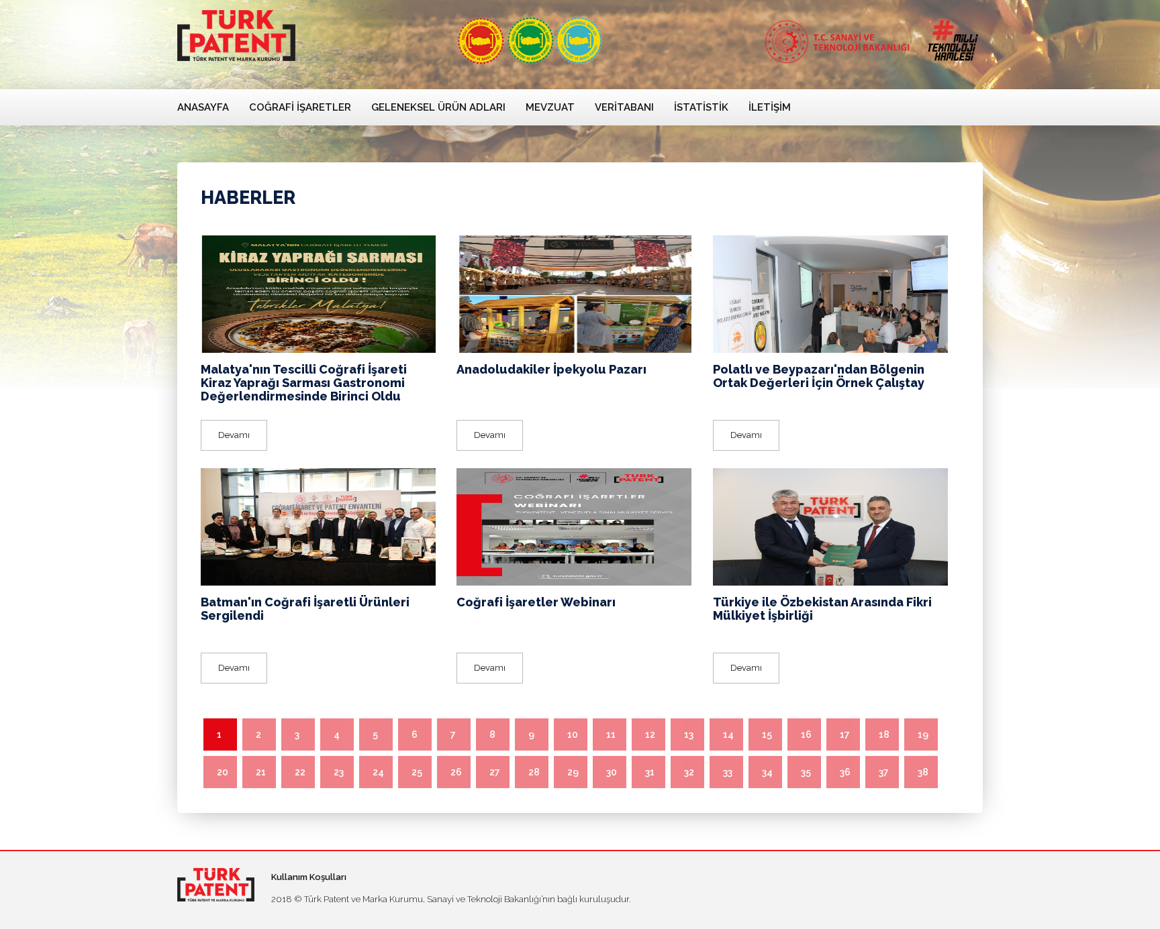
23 (339, 772)
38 (923, 772)
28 (534, 772)
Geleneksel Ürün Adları (438, 107)
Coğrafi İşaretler (300, 107)
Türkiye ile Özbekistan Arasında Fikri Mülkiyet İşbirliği (822, 608)
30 (611, 772)
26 (456, 772)
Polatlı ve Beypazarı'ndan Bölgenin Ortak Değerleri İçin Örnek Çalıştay (818, 376)
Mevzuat (550, 107)
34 (767, 772)
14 (728, 734)
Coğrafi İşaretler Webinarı (536, 602)
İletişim (769, 107)
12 (650, 734)
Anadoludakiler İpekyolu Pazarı (551, 369)
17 (845, 734)
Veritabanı (624, 107)
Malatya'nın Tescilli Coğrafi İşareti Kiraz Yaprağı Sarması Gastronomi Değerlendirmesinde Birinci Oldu (304, 382)
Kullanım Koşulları (308, 877)
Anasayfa (203, 107)
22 (300, 772)
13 (688, 734)
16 (806, 734)
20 (222, 772)
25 (417, 772)
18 (884, 734)
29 (573, 772)
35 (806, 772)
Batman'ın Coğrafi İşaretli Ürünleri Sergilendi (305, 608)
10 (572, 734)
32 (689, 772)
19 (923, 734)
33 (727, 772)
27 (494, 772)
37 (884, 772)
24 (378, 772)
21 (261, 772)
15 (767, 734)
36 (845, 772)
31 (650, 772)
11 (611, 734)
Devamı (234, 435)
